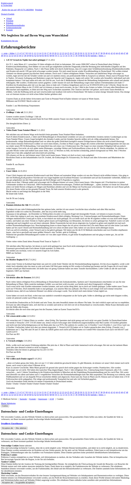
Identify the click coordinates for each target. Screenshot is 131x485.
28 (76, 53)
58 (25, 56)
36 (96, 53)
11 (32, 53)
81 (84, 56)
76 (71, 56)
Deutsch (4, 14)
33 (89, 53)
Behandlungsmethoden (15, 25)
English (11, 14)
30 (81, 53)
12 (35, 53)
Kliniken (9, 23)
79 (79, 56)
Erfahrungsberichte (13, 28)
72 (61, 56)
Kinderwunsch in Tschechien (7, 4)
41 (109, 53)
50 (5, 56)
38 (101, 53)
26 (71, 53)
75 (69, 56)
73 (63, 56)
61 (33, 56)
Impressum (42, 399)
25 (68, 53)
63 (38, 56)
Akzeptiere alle (7, 428)
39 (104, 53)
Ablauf (9, 18)
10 (30, 53)
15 (43, 53)
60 (30, 56)
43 (114, 53)
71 (58, 56)
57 (22, 56)
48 (127, 53)
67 (48, 56)
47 (124, 53)
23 (63, 53)
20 (55, 53)
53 (12, 56)
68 (51, 56)
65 (43, 56)
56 (20, 56)
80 (81, 56)
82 (86, 56)
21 (58, 53)
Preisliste (38, 10)
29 (78, 53)
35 (94, 53)
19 (53, 53)
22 (60, 53)
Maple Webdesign (8, 403)
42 (112, 53)
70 (56, 56)
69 (53, 56)
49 (2, 56)
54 (15, 56)
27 (73, 53)
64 (40, 56)
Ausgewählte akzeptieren (25, 483)
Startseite (23, 399)
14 (40, 53)
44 (117, 53)
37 (99, 53)
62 (35, 56)
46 (122, 53)
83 (89, 56)
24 (66, 53)
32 (86, 53)
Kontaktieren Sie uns (9, 41)
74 (66, 56)
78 (76, 56)
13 (37, 53)
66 (46, 56)
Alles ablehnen (21, 428)
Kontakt (9, 30)
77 (74, 56)
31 (84, 53)
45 (119, 53)
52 (10, 56)
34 (91, 53)
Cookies (5, 406)
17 (48, 53)
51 (7, 56)
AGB (51, 399)
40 (107, 53)
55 (17, 56)
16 (45, 53)
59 (28, 56)
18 (50, 53)
